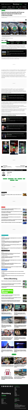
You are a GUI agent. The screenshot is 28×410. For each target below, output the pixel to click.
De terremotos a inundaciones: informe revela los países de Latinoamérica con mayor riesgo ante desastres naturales (10, 301)
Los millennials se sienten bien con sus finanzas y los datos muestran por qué (7, 366)
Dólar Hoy (2, 400)
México (15, 388)
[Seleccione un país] (10, 4)
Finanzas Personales (3, 402)
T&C (15, 401)
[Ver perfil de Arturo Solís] (4, 174)
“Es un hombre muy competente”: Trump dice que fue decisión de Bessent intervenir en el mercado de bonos (11, 220)
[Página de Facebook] (2, 386)
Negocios (3, 10)
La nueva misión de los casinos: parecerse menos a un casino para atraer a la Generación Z (19, 377)
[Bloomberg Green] (14, 291)
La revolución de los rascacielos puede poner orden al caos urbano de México (12, 271)
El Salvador (16, 394)
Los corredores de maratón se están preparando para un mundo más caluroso (20, 366)
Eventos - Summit (16, 404)
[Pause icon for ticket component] (1, 8)
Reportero (8, 173)
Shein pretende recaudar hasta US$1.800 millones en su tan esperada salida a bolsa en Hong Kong (11, 209)
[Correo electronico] (7, 175)
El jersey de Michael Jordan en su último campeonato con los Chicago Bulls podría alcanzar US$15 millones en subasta (7, 378)
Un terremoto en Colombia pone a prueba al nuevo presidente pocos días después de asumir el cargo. (11, 284)
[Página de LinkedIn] (9, 386)
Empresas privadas (12, 180)
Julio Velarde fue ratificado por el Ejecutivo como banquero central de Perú (7, 351)
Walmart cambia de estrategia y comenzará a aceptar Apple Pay (11, 222)
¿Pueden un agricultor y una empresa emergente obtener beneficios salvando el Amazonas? (7, 167)
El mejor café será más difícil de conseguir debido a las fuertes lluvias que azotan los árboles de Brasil (11, 298)
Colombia (16, 389)
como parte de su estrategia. (12, 115)
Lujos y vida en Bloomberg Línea (7, 356)
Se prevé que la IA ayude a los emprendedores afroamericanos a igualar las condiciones (20, 166)
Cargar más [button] (14, 354)
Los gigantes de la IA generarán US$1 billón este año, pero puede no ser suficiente (13, 273)
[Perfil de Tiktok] (10, 386)
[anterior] (2, 166)
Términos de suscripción (17, 400)
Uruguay (15, 393)
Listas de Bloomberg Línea (4, 403)
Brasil (15, 387)
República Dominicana (17, 395)
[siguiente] (26, 166)
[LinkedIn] (10, 175)
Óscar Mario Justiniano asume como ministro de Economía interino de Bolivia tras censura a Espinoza (7, 338)
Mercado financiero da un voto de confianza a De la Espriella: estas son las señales (20, 314)
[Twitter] (9, 175)
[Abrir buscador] (3, 4)
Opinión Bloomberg (4, 269)
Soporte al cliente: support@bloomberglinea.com (20, 406)
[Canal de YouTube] (5, 386)
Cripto (2, 401)
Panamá (15, 392)
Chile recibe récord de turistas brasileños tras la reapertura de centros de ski (6, 326)
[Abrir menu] (2, 4)
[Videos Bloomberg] (14, 279)
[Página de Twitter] (3, 386)
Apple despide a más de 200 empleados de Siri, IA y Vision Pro (6, 313)
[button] (25, 19)
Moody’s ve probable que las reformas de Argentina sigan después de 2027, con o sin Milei (20, 326)
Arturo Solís (3, 38)
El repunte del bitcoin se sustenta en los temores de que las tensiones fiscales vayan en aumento (10, 254)
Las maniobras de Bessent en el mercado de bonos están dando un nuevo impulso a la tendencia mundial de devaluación (11, 242)
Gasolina (17, 180)
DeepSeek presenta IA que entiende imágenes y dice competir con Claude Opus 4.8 (20, 351)
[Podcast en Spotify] (12, 386)
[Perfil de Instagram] (7, 386)
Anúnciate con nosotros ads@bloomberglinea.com (20, 405)
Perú (15, 391)
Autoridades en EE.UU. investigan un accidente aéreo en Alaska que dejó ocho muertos (20, 338)
